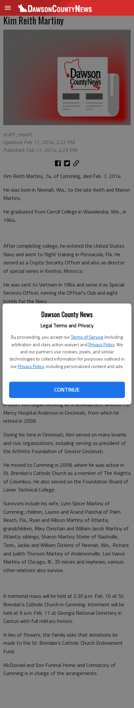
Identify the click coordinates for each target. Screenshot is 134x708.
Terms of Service (87, 336)
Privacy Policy (101, 344)
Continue (66, 389)
